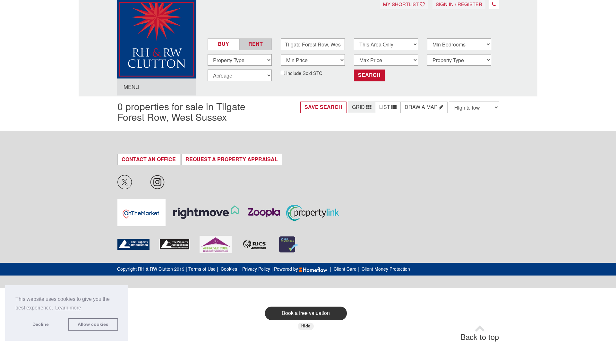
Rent (255, 44)
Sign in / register (459, 4)
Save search (323, 107)
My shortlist (401, 4)
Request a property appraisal (231, 159)
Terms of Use (202, 269)
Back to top (479, 337)
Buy (223, 44)
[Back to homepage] (156, 33)
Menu (131, 87)
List (385, 107)
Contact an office (149, 159)
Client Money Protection (386, 269)
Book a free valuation (306, 313)
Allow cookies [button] (93, 324)
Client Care (345, 269)
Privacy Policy (256, 269)
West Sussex (199, 117)
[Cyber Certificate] (288, 244)
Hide (305, 326)
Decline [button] (40, 324)
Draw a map (422, 107)
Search (369, 75)
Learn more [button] (68, 307)
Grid (359, 107)
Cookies (229, 269)
